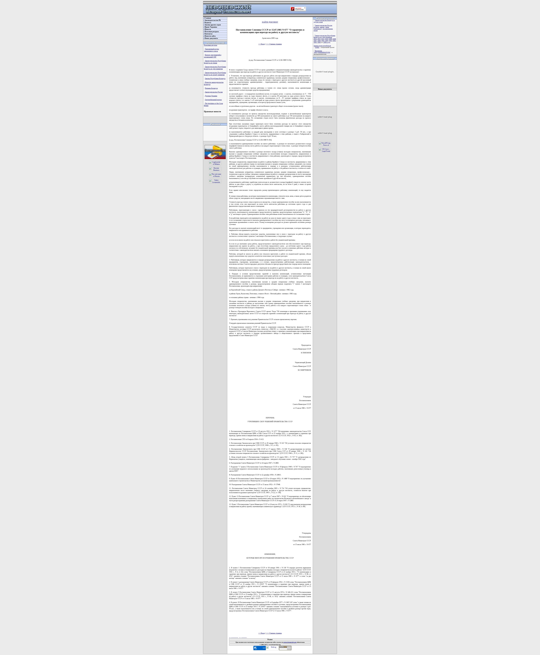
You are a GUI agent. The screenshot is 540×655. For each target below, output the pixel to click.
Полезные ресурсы (212, 32)
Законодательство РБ (213, 20)
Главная (208, 18)
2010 (326, 39)
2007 (315, 40)
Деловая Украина (211, 96)
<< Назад (261, 44)
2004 (326, 40)
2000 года (326, 42)
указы (327, 27)
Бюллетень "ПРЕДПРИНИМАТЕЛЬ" (322, 51)
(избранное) (318, 29)
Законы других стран (213, 25)
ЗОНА (317, 47)
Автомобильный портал (213, 100)
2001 (315, 42)
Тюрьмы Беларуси (211, 88)
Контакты (208, 34)
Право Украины (211, 27)
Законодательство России (214, 92)
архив (316, 30)
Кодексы (208, 23)
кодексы (316, 27)
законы (322, 27)
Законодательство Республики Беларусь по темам (215, 62)
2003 (330, 40)
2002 (334, 40)
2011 (323, 39)
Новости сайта (210, 36)
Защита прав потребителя (322, 45)
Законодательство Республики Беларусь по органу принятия (215, 74)
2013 (315, 39)
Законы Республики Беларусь (215, 79)
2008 (334, 39)
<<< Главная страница (274, 44)
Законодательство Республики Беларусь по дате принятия (215, 68)
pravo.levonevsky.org (289, 642)
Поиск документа (211, 38)
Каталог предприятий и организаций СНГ (212, 56)
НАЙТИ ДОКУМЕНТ (270, 22)
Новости (208, 29)
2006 (319, 40)
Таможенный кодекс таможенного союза (211, 50)
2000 (319, 42)
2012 (319, 39)
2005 (323, 40)
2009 (330, 39)
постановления (328, 29)
